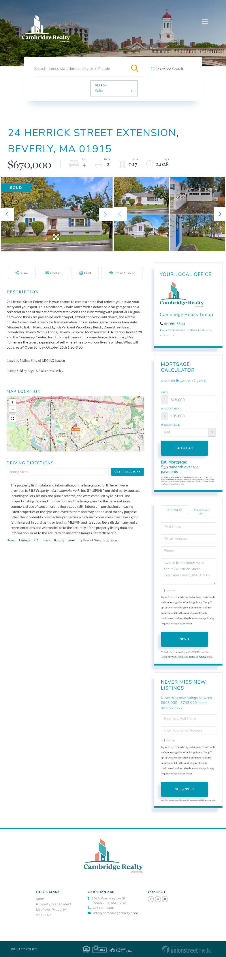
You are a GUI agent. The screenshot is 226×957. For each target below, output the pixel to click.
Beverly (59, 540)
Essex (46, 540)
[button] (135, 69)
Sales (99, 90)
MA (36, 540)
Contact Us (167, 335)
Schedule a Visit (201, 511)
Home (11, 540)
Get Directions (128, 471)
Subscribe (184, 789)
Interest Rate (170, 424)
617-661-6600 (174, 323)
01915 (71, 540)
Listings (24, 540)
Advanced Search (169, 68)
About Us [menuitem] (43, 915)
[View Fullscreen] (12, 418)
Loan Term (168, 381)
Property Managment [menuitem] (54, 904)
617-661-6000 (103, 908)
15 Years (201, 381)
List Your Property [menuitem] (51, 909)
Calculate (184, 448)
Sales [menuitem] (40, 899)
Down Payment (171, 408)
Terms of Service (197, 656)
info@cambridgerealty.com (115, 913)
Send (184, 639)
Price (164, 392)
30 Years (185, 381)
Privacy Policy (185, 623)
